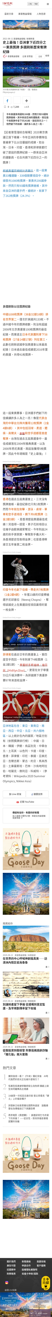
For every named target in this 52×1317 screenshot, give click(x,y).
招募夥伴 (11, 1269)
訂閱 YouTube (27, 801)
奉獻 (36, 4)
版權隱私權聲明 (29, 1269)
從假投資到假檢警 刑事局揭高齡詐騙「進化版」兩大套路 (25, 1052)
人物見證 (41, 13)
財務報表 (11, 1273)
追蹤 (40, 56)
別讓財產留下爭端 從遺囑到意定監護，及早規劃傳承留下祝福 (24, 1006)
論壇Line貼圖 (11, 1289)
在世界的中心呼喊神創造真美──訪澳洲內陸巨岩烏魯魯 (25, 960)
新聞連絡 (26, 1261)
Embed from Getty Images (12, 461)
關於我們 (11, 1261)
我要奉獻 (16, 817)
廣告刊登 (11, 1265)
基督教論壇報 (25, 13)
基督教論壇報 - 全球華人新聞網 (7, 4)
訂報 (30, 4)
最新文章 (8, 13)
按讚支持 (38, 794)
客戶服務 (41, 1265)
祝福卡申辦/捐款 (30, 1273)
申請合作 (26, 1265)
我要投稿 (41, 1261)
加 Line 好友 (14, 794)
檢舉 (47, 55)
